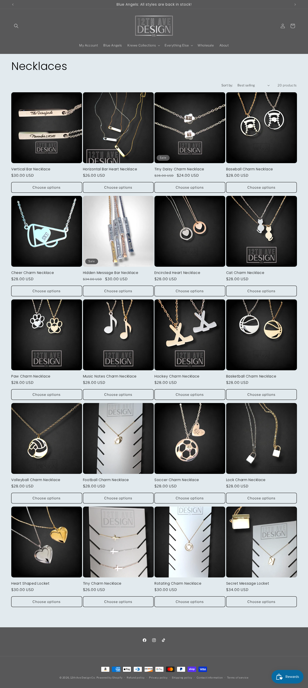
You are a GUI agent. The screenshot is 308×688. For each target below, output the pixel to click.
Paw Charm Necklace (31, 376)
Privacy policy (158, 677)
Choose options (46, 187)
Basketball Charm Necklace (251, 376)
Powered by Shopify (110, 677)
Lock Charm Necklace (246, 480)
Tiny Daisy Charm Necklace (179, 169)
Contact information (210, 677)
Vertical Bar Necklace (31, 169)
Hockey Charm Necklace (177, 376)
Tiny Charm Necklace (102, 583)
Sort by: (227, 85)
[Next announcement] (295, 4)
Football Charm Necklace (106, 480)
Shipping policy (182, 677)
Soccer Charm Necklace (176, 480)
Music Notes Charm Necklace (110, 376)
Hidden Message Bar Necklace (110, 273)
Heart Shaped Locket (30, 583)
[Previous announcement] (13, 4)
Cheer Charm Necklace (32, 273)
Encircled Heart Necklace (177, 273)
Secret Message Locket (247, 583)
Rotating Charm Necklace (178, 583)
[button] (16, 26)
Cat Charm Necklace (245, 273)
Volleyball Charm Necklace (35, 480)
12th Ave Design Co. (83, 677)
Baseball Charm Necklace (249, 169)
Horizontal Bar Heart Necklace (110, 169)
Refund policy (136, 677)
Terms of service (237, 677)
